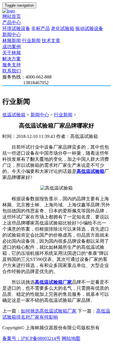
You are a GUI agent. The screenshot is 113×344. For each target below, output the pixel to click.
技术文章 (51, 40)
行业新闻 (31, 40)
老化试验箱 (62, 28)
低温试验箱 (13, 114)
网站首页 (11, 16)
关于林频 (11, 52)
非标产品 (40, 28)
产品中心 (11, 22)
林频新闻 (11, 40)
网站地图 (71, 338)
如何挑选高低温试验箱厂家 (48, 311)
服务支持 (11, 64)
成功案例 (11, 46)
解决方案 (11, 58)
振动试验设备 (89, 28)
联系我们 (11, 70)
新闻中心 (11, 34)
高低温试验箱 (90, 171)
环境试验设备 (16, 28)
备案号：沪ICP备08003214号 (31, 338)
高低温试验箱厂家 (53, 282)
